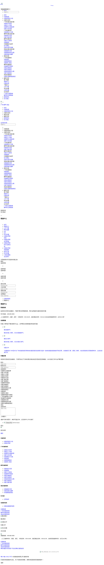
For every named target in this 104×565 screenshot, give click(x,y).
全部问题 (6, 90)
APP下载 (6, 86)
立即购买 (6, 499)
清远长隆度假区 (5, 514)
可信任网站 (15, 548)
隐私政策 (21, 548)
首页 (5, 15)
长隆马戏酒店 (8, 69)
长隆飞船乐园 (8, 37)
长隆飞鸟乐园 (8, 28)
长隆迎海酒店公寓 (9, 71)
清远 (7, 104)
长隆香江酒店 (8, 62)
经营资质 (8, 548)
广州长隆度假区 (5, 511)
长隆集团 (6, 16)
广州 (2, 104)
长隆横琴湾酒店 (8, 66)
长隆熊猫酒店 (8, 61)
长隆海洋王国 (8, 35)
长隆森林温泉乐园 (9, 52)
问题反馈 (6, 83)
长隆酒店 (6, 59)
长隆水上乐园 (8, 25)
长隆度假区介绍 (8, 18)
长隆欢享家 (7, 443)
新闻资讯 (6, 97)
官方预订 (6, 98)
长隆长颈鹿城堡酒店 (10, 76)
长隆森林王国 (8, 51)
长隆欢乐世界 (8, 23)
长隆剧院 (6, 42)
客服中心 (6, 81)
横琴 (5, 104)
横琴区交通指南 (8, 95)
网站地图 (3, 548)
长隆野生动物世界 (9, 27)
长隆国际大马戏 (8, 32)
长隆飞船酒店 (8, 73)
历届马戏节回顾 (8, 47)
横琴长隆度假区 (5, 512)
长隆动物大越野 (8, 54)
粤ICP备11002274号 (6, 556)
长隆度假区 (7, 298)
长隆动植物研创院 (9, 506)
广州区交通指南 (8, 93)
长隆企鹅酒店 (8, 68)
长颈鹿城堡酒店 (8, 492)
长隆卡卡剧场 (8, 40)
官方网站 (6, 45)
